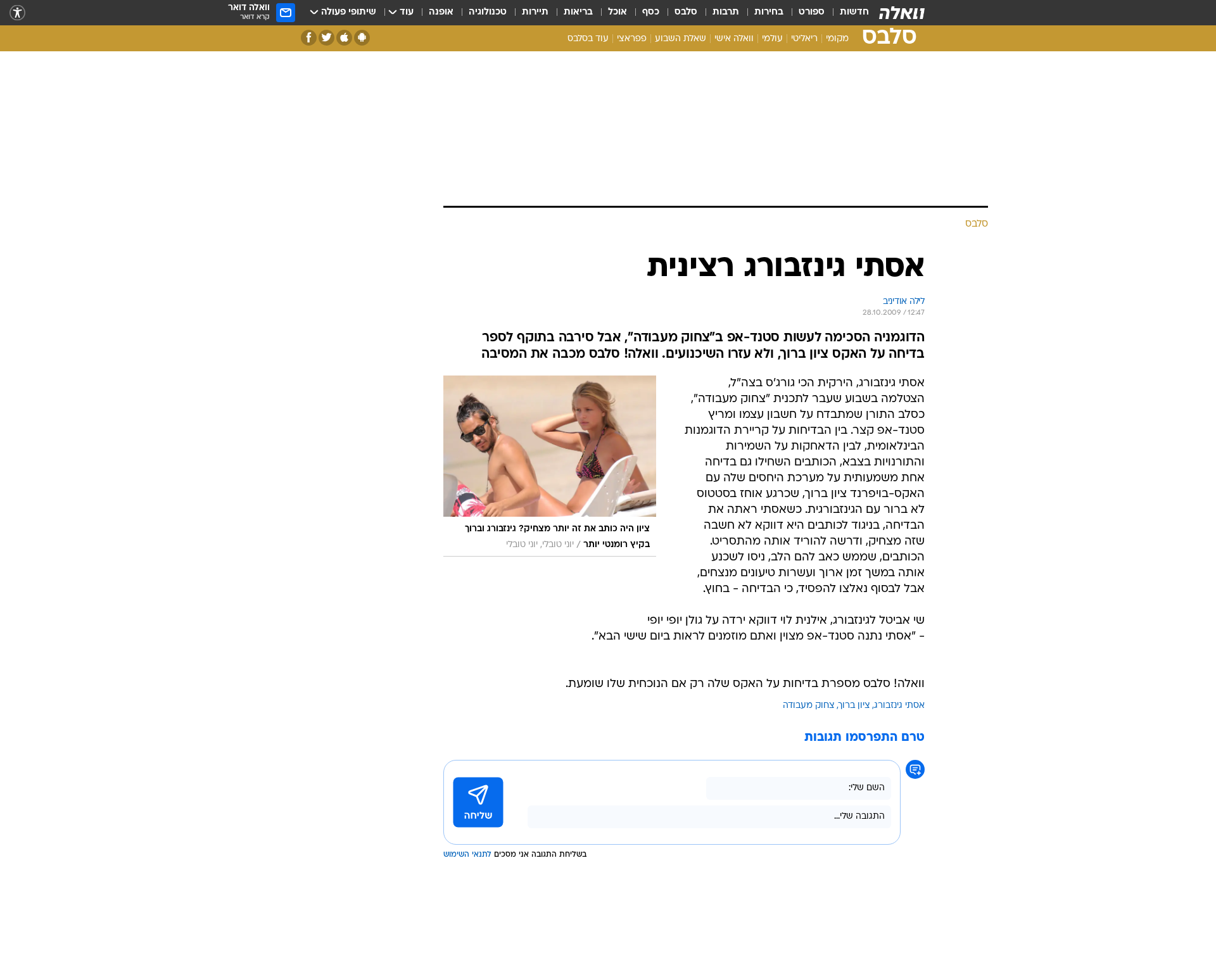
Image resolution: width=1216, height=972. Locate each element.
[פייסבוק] (309, 38)
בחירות (768, 12)
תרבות (725, 12)
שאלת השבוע (680, 39)
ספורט (812, 12)
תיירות (535, 12)
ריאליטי (804, 39)
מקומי (837, 39)
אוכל (617, 12)
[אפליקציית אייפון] (344, 38)
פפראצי (632, 39)
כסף (650, 12)
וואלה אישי (734, 39)
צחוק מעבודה (809, 706)
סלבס (685, 12)
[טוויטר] (326, 38)
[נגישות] (17, 13)
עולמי (772, 39)
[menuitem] (847, 13)
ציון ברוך (854, 706)
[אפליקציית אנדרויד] (362, 38)
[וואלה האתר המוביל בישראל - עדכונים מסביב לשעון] (902, 12)
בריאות (578, 12)
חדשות (854, 12)
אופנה (441, 12)
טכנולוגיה (488, 12)
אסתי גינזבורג (899, 706)
